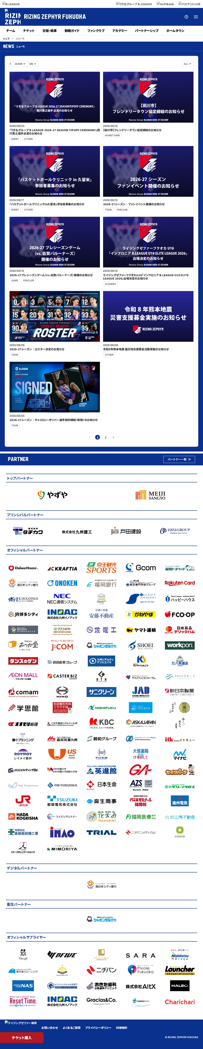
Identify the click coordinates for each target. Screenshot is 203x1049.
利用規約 (121, 1028)
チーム (10, 30)
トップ (6, 38)
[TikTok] (176, 16)
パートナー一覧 (177, 459)
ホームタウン (175, 30)
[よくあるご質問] (186, 16)
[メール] (167, 16)
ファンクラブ (95, 30)
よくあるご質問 (71, 1028)
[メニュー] (195, 16)
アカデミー (119, 30)
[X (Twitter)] (119, 16)
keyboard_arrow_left (10, 64)
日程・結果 (49, 30)
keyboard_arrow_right (113, 437)
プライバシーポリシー (98, 1028)
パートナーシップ (146, 30)
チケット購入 (22, 1037)
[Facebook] (129, 16)
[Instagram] (138, 16)
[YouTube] (157, 16)
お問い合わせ (49, 1028)
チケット (28, 30)
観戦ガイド (72, 30)
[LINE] (148, 16)
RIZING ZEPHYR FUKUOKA (55, 16)
